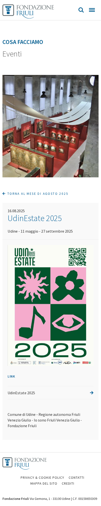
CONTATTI (76, 477)
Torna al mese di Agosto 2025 (37, 194)
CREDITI (68, 483)
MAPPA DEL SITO (43, 483)
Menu (92, 10)
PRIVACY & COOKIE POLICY (42, 477)
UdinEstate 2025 (21, 392)
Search (81, 10)
